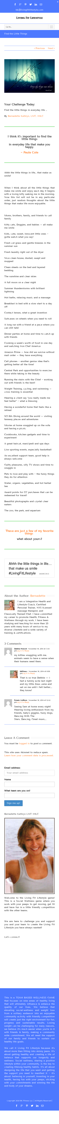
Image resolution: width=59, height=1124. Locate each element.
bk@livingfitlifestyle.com (29, 9)
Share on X (44, 574)
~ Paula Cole (29, 152)
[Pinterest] (25, 4)
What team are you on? (17, 790)
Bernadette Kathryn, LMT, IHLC (25, 116)
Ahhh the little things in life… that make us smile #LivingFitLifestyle (30, 568)
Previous (40, 48)
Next (50, 48)
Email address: (12, 767)
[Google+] (20, 4)
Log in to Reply (23, 651)
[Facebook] (15, 4)
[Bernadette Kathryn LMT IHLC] (29, 856)
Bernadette (37, 595)
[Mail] (41, 4)
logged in (24, 743)
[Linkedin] (36, 4)
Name (7, 779)
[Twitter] (31, 4)
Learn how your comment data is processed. (29, 755)
